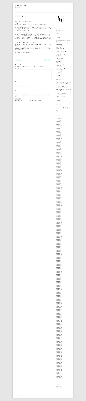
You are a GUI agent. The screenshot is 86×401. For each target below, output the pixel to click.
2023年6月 (58, 162)
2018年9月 (58, 240)
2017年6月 (58, 261)
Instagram (58, 31)
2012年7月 (58, 344)
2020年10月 (58, 206)
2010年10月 (58, 373)
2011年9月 (58, 358)
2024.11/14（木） (47, 59)
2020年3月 (58, 216)
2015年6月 (58, 295)
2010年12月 (58, 370)
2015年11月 (58, 288)
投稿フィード (58, 386)
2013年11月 (58, 321)
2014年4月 (58, 314)
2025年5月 (58, 129)
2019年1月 (58, 234)
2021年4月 (58, 198)
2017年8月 (58, 258)
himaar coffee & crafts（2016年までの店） (63, 40)
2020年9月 (58, 208)
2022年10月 (58, 173)
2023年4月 (58, 164)
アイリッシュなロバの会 (60, 51)
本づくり (57, 62)
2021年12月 (58, 187)
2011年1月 (58, 369)
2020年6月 (58, 212)
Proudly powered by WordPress (20, 396)
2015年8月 (58, 292)
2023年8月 (58, 159)
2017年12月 (58, 253)
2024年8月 (58, 142)
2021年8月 (58, 192)
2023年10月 (58, 156)
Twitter (57, 33)
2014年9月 (58, 307)
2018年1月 (58, 251)
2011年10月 (58, 356)
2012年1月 (58, 352)
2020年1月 (58, 219)
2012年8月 (58, 342)
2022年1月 (58, 185)
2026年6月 (58, 121)
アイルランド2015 (59, 52)
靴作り (57, 75)
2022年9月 (58, 174)
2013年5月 (58, 330)
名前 (16, 81)
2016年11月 (58, 271)
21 (65, 107)
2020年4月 (58, 215)
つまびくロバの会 (59, 48)
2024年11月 (58, 138)
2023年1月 (58, 169)
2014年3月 (58, 316)
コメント (17, 68)
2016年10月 (58, 272)
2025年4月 (58, 131)
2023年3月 (58, 166)
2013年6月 (58, 328)
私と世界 (57, 65)
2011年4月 (58, 365)
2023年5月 (58, 163)
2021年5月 (58, 197)
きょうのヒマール (21, 5)
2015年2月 (58, 300)
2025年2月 (58, 134)
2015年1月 (58, 302)
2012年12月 (58, 337)
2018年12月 (58, 236)
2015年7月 (58, 293)
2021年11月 (58, 188)
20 (63, 107)
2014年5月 (58, 313)
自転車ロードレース (59, 68)
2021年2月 (58, 201)
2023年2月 (58, 167)
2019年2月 (58, 233)
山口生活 (57, 55)
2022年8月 (58, 176)
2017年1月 (58, 268)
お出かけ (57, 47)
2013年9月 (58, 324)
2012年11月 (58, 338)
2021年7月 (58, 194)
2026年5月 (58, 122)
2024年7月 (58, 143)
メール (16, 85)
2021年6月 (58, 195)
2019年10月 (58, 223)
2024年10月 (58, 139)
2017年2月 (58, 267)
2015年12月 (58, 286)
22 (67, 107)
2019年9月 (58, 225)
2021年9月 (58, 191)
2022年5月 (58, 180)
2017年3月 (58, 265)
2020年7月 (58, 211)
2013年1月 (58, 335)
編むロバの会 (58, 66)
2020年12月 (58, 204)
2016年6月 (58, 278)
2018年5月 (58, 246)
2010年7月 (58, 377)
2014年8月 (58, 309)
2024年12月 (58, 136)
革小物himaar (58, 73)
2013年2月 (58, 334)
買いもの (57, 72)
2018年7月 (58, 243)
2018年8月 (58, 241)
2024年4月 (58, 148)
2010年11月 (58, 372)
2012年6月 (58, 345)
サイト (16, 90)
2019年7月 (58, 226)
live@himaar (58, 44)
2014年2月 (58, 317)
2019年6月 (58, 227)
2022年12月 (58, 170)
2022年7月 (58, 177)
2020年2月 (58, 218)
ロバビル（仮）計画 (59, 54)
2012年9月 (58, 341)
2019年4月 (58, 230)
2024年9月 (58, 141)
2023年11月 (58, 155)
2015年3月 (58, 299)
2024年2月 (58, 150)
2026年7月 (58, 120)
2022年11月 (58, 171)
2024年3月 (58, 149)
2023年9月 (58, 157)
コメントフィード (59, 387)
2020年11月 (58, 205)
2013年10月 (58, 323)
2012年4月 (58, 348)
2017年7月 (58, 260)
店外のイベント (59, 58)
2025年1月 (58, 135)
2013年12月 (58, 320)
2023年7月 (58, 160)
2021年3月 (58, 199)
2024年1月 (58, 152)
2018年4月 (58, 247)
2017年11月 (58, 254)
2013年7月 (58, 327)
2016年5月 (58, 279)
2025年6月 (58, 128)
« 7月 (57, 111)
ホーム (16, 11)
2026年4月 (58, 124)
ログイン (57, 384)
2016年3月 (58, 282)
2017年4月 (58, 264)
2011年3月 (58, 366)
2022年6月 (58, 178)
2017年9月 (58, 257)
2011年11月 (58, 355)
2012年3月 (58, 349)
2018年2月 (58, 250)
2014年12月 (58, 303)
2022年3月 (58, 183)
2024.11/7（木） (18, 59)
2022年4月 (58, 181)
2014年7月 (58, 310)
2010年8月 (58, 376)
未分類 (57, 61)
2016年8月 (58, 275)
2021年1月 (58, 202)
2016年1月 (58, 285)
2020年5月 (58, 213)
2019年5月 (58, 229)
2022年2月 (58, 184)
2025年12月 (58, 125)
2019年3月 (58, 232)
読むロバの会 (21, 52)
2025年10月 (58, 127)
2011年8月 (58, 359)
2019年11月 (58, 222)
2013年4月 (58, 331)
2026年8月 (58, 118)
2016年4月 (58, 281)
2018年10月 (58, 239)
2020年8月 (58, 209)
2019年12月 (58, 220)
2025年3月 (58, 132)
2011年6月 (58, 362)
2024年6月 (58, 145)
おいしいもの (58, 45)
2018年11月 (58, 237)
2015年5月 (58, 296)
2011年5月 (58, 363)
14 (65, 106)
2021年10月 (58, 190)
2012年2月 (58, 351)
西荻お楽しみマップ (59, 69)
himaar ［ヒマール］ (60, 30)
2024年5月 (58, 146)
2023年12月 (58, 153)
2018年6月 (58, 244)
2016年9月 (58, 274)
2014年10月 (58, 306)
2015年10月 (58, 289)
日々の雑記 (58, 59)
